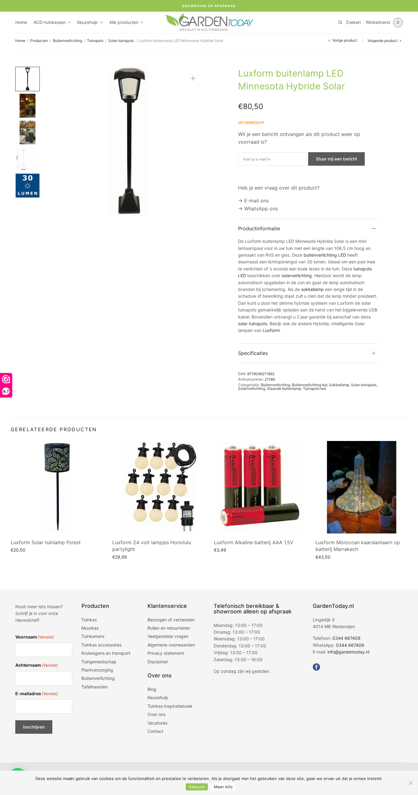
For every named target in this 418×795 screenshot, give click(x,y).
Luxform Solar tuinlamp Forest (46, 542)
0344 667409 (346, 638)
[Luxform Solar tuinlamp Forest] (57, 487)
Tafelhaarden (94, 686)
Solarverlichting (251, 388)
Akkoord (197, 786)
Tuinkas (89, 619)
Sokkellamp (339, 384)
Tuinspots (95, 40)
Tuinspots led (314, 388)
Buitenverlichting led (309, 384)
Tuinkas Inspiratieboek (169, 706)
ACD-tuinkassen (50, 22)
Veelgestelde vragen (167, 636)
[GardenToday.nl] (209, 22)
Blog (151, 689)
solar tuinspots (252, 323)
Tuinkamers (92, 636)
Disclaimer (157, 661)
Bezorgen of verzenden (171, 619)
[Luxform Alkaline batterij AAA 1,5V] (260, 487)
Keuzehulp (87, 22)
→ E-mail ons (253, 201)
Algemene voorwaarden (171, 644)
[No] (410, 783)
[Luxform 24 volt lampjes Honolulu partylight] (158, 487)
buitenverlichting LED (325, 255)
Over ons (156, 714)
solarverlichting (297, 275)
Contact (155, 731)
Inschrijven (34, 726)
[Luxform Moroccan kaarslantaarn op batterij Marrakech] (361, 487)
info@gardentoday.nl (348, 651)
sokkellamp (312, 289)
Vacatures (157, 722)
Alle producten (123, 22)
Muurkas (90, 628)
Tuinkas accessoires (101, 644)
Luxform (271, 330)
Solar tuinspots (121, 40)
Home (21, 22)
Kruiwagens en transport (105, 653)
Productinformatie (259, 228)
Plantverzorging (97, 670)
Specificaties (253, 353)
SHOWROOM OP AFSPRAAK (209, 6)
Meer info (223, 786)
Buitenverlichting (67, 40)
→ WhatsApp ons (258, 208)
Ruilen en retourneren (168, 628)
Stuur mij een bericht (336, 158)
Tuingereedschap (98, 661)
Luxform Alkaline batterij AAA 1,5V (253, 542)
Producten (39, 40)
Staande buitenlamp (284, 388)
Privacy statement (165, 653)
